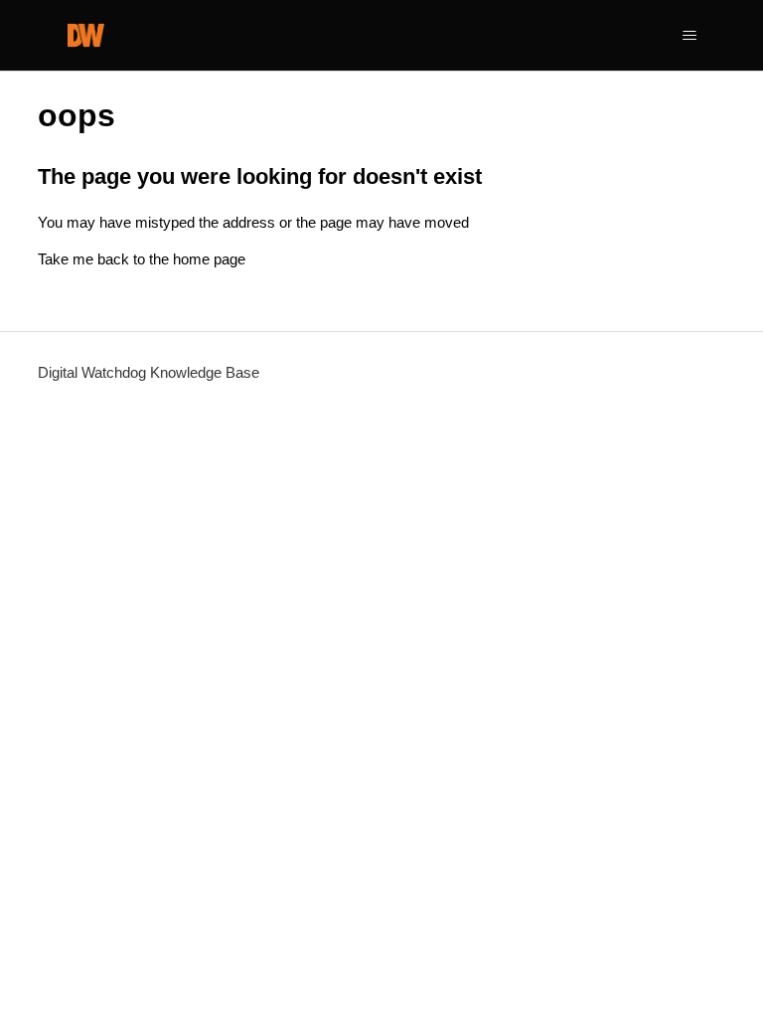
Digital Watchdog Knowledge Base (148, 372)
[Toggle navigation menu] (690, 36)
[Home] (86, 35)
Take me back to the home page (141, 259)
